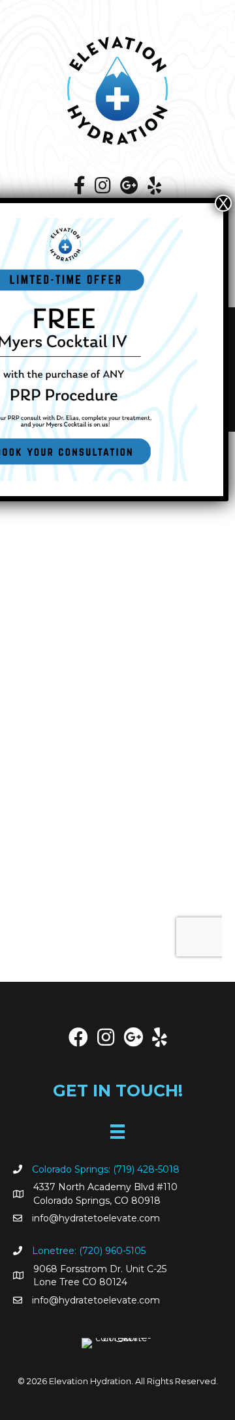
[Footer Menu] (117, 1131)
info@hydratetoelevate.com (96, 1218)
